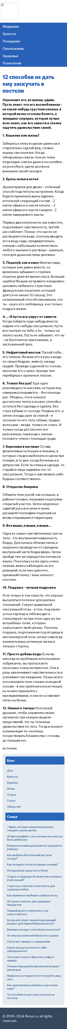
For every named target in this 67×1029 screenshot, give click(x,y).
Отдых (11, 794)
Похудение (11, 41)
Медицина (11, 26)
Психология (12, 63)
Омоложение (13, 48)
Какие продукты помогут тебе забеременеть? (27, 949)
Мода (11, 788)
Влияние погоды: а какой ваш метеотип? (33, 929)
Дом (10, 770)
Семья (11, 800)
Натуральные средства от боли (27, 870)
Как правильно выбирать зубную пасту (32, 895)
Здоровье (10, 56)
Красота (9, 34)
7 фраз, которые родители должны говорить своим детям (30, 828)
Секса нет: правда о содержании (28, 941)
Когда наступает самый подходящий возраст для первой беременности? (31, 921)
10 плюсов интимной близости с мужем (33, 935)
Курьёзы (12, 782)
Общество (14, 806)
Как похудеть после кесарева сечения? (32, 864)
